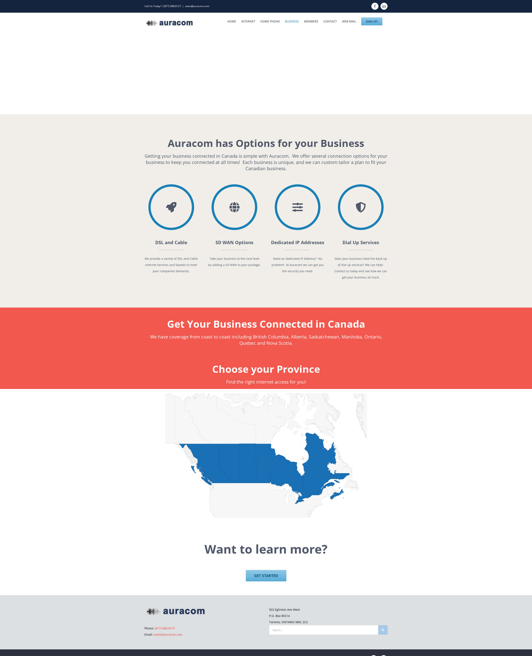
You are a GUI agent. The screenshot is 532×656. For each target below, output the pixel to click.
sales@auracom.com (197, 6)
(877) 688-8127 (165, 628)
